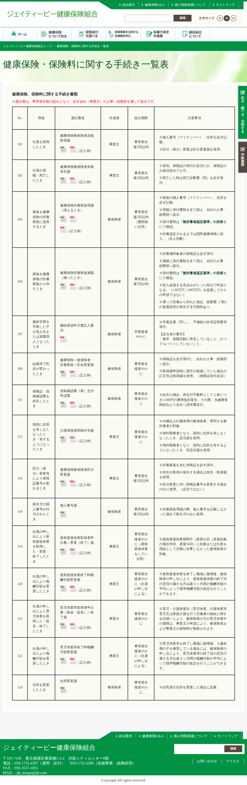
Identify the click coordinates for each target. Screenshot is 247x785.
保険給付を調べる (89, 33)
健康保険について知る (54, 33)
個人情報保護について (190, 5)
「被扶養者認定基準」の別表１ (203, 222)
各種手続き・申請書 (158, 33)
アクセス (233, 761)
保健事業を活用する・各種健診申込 (123, 33)
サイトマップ (225, 5)
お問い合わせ (207, 761)
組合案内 (128, 5)
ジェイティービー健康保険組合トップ (27, 46)
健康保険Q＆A (155, 5)
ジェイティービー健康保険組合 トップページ (20, 33)
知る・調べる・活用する (242, 112)
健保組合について (192, 33)
